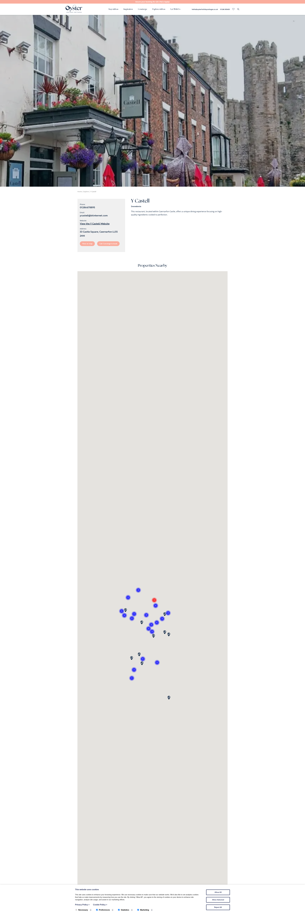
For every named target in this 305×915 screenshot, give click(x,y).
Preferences (104, 910)
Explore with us (158, 9)
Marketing (144, 910)
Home (79, 191)
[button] (152, 632)
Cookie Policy (100, 905)
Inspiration (128, 9)
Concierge (142, 9)
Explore (86, 191)
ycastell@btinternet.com (94, 215)
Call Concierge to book (108, 243)
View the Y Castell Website (94, 223)
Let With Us (175, 9)
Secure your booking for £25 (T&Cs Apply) (152, 2)
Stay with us (113, 9)
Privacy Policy (82, 905)
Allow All (218, 892)
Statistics (125, 910)
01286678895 (87, 207)
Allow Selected (218, 900)
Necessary (83, 910)
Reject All (218, 907)
